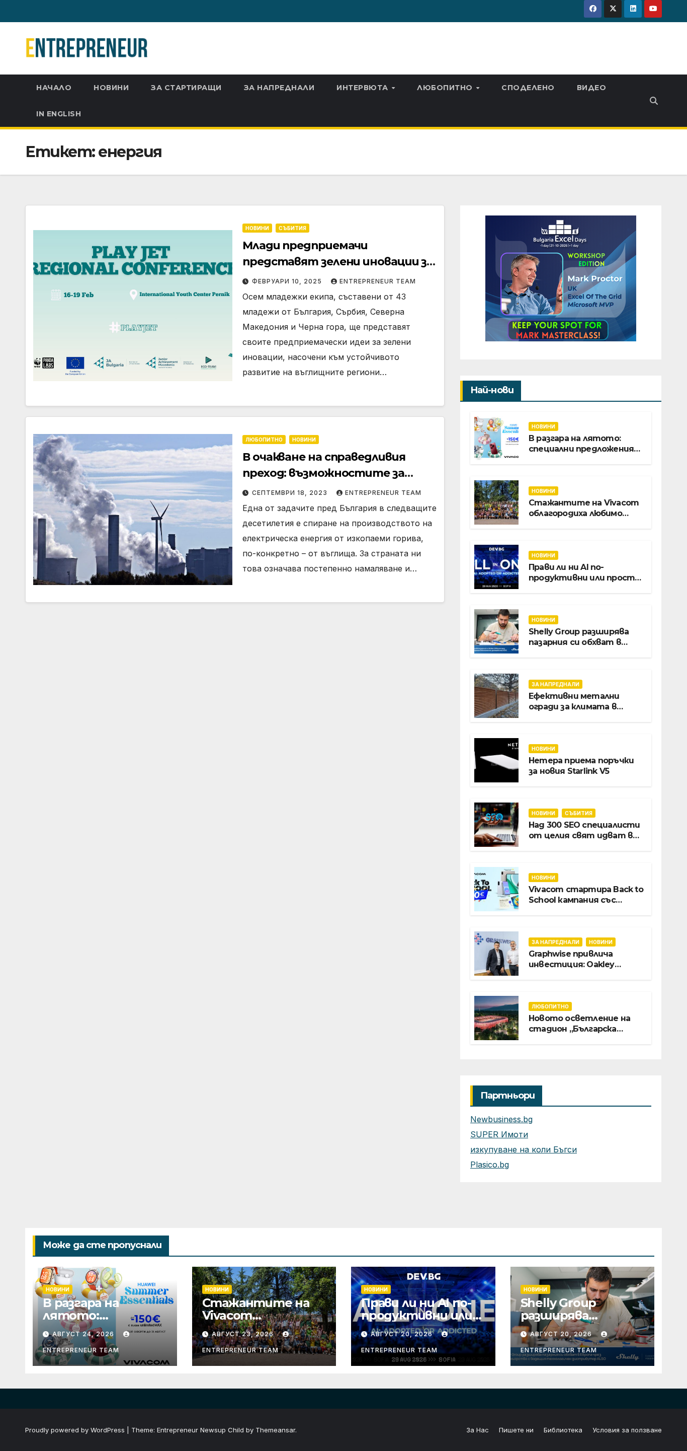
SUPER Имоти (499, 1134)
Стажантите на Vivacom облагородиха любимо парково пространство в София (584, 518)
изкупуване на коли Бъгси (523, 1149)
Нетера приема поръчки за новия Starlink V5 (581, 766)
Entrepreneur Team (377, 281)
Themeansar (275, 1430)
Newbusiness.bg (501, 1119)
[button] (654, 101)
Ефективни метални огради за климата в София (574, 706)
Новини (111, 87)
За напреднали (279, 87)
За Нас (477, 1430)
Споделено (528, 87)
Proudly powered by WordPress (76, 1430)
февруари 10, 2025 (288, 281)
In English (58, 113)
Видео (592, 87)
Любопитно (446, 87)
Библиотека (563, 1430)
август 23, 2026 (244, 1334)
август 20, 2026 (403, 1334)
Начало (53, 87)
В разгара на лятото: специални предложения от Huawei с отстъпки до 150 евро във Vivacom (585, 453)
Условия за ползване (627, 1430)
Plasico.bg (489, 1164)
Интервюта (363, 87)
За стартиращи (186, 87)
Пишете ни (516, 1430)
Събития (292, 228)
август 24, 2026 (84, 1334)
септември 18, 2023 (290, 492)
